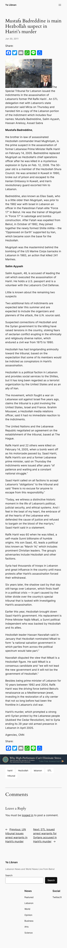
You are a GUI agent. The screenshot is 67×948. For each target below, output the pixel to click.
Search (8, 875)
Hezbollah (23, 770)
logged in (27, 815)
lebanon (38, 770)
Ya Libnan (10, 5)
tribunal (11, 775)
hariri (9, 770)
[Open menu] (60, 5)
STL (50, 770)
